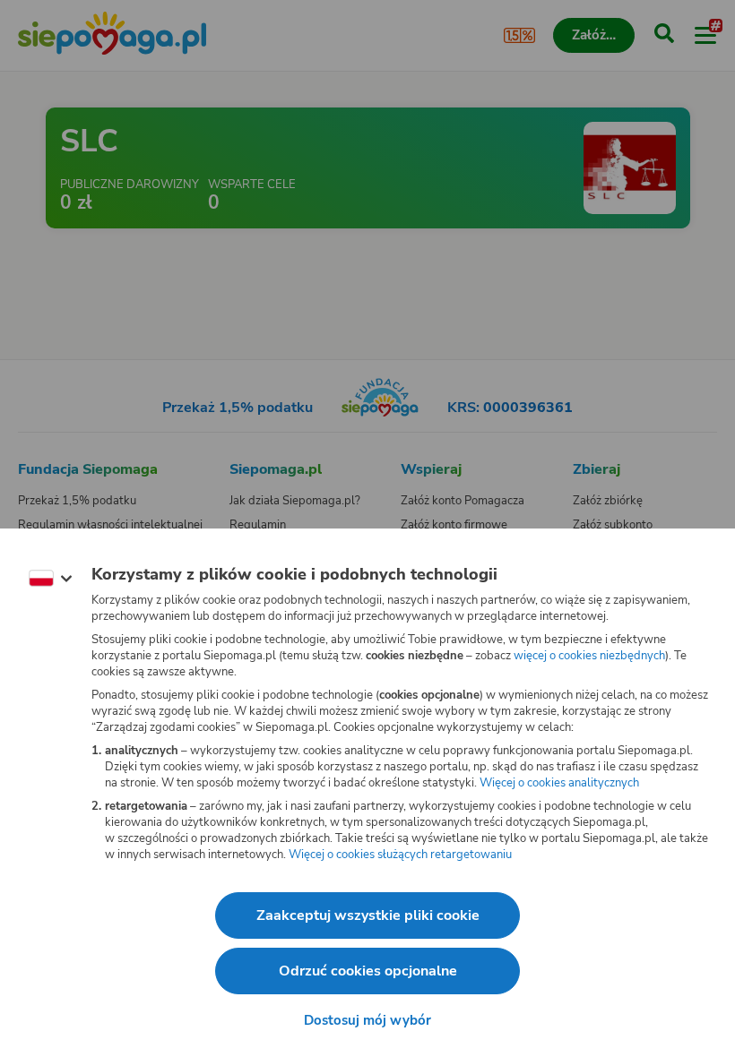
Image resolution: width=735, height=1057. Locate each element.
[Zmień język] (50, 578)
